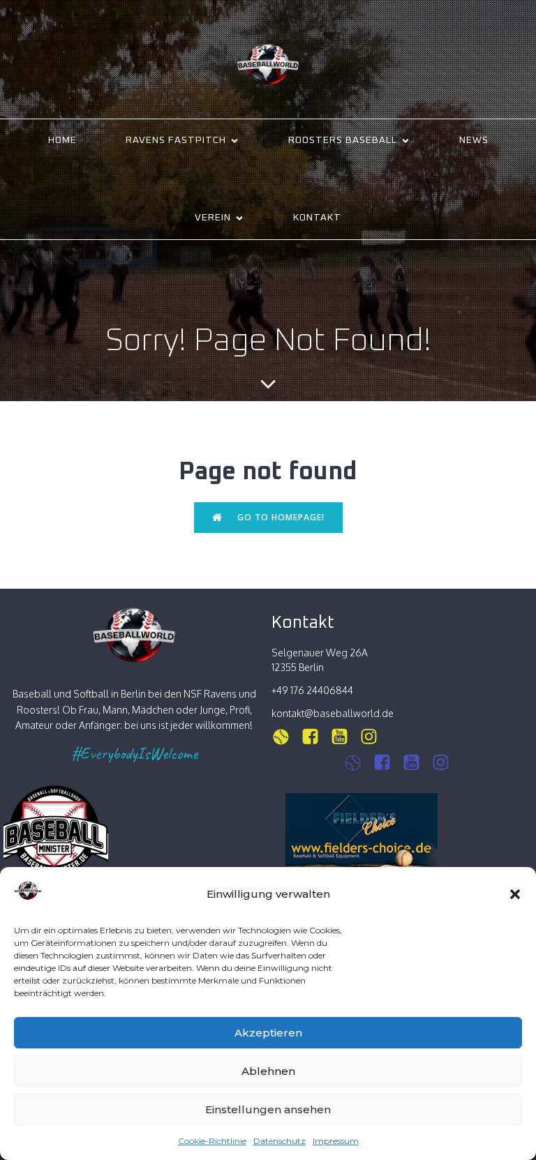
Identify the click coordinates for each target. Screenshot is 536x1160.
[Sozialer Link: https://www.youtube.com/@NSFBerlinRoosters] (416, 762)
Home (62, 140)
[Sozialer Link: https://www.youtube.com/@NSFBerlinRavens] (344, 737)
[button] (515, 894)
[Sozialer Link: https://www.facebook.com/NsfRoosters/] (387, 762)
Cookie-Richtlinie (212, 1141)
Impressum (336, 1141)
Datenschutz (279, 1141)
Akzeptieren (268, 1032)
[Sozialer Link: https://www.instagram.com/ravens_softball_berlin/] (286, 737)
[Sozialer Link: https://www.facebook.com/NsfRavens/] (315, 737)
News (474, 140)
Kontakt (317, 218)
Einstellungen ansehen (268, 1109)
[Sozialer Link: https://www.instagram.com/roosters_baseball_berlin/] (358, 762)
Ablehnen (268, 1071)
